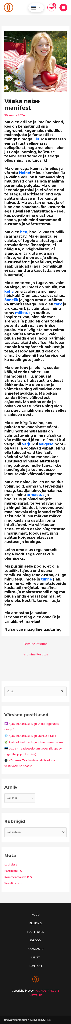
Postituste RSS (13, 871)
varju (26, 444)
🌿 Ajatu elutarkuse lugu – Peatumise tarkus (33, 742)
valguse (46, 444)
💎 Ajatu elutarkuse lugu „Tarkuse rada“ (30, 736)
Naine (24, 173)
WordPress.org (14, 883)
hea (23, 232)
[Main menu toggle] (63, 7)
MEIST (35, 957)
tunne (46, 579)
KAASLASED (36, 949)
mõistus (22, 313)
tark (58, 304)
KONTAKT (35, 966)
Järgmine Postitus (35, 654)
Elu (36, 139)
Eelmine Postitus (35, 644)
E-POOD (35, 940)
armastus (35, 495)
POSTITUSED (35, 931)
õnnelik (11, 300)
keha (9, 291)
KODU (35, 914)
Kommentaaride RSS (18, 877)
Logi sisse (10, 864)
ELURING (35, 923)
